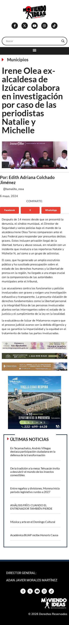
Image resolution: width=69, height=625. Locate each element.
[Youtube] (34, 25)
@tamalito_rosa (13, 189)
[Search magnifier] (63, 41)
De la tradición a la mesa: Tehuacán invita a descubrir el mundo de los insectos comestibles (35, 472)
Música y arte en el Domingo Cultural (32, 521)
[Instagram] (44, 25)
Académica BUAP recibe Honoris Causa (34, 535)
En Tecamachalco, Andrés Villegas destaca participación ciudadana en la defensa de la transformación (32, 451)
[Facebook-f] (15, 25)
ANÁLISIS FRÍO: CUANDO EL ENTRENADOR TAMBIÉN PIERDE (31, 506)
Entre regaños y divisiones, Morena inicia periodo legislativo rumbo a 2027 (35, 490)
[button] (35, 50)
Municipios (17, 59)
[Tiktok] (54, 25)
